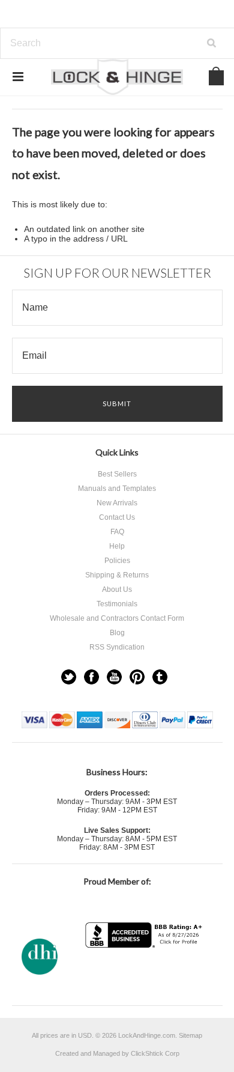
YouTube (114, 676)
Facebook (91, 676)
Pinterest (137, 676)
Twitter (68, 676)
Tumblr (159, 676)
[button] (145, 971)
